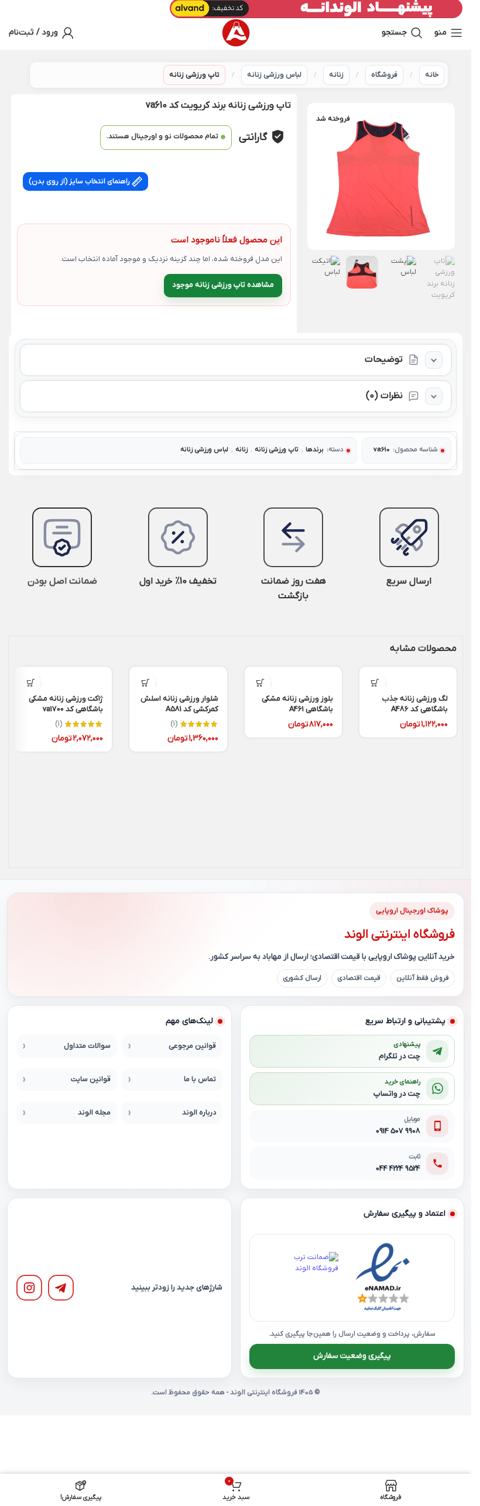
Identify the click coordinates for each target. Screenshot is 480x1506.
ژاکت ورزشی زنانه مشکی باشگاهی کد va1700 (66, 704)
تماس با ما (200, 1079)
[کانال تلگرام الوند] (61, 1288)
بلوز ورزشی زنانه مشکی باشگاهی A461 (297, 704)
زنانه (336, 75)
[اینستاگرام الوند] (29, 1288)
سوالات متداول (87, 1046)
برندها (315, 449)
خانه (431, 75)
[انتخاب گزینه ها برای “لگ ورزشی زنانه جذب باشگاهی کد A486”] (375, 683)
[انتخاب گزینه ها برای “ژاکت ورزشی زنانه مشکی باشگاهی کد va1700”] (30, 683)
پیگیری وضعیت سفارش (352, 1356)
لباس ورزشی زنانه (274, 75)
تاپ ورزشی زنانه (194, 75)
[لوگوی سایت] (236, 33)
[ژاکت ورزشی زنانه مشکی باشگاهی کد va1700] (63, 677)
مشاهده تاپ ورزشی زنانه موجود (223, 285)
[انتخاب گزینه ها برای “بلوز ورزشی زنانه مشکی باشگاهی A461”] (261, 683)
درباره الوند (199, 1112)
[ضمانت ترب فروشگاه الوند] (312, 1277)
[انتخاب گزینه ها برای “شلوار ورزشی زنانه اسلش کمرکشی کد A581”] (145, 683)
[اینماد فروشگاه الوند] (383, 1278)
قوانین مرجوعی (192, 1046)
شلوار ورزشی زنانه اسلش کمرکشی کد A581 (179, 704)
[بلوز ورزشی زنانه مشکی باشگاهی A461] (293, 677)
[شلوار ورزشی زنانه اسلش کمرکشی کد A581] (178, 677)
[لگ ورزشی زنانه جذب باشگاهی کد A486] (408, 677)
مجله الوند (94, 1112)
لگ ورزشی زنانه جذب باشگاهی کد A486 (415, 704)
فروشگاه (384, 75)
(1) (173, 724)
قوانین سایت (91, 1079)
